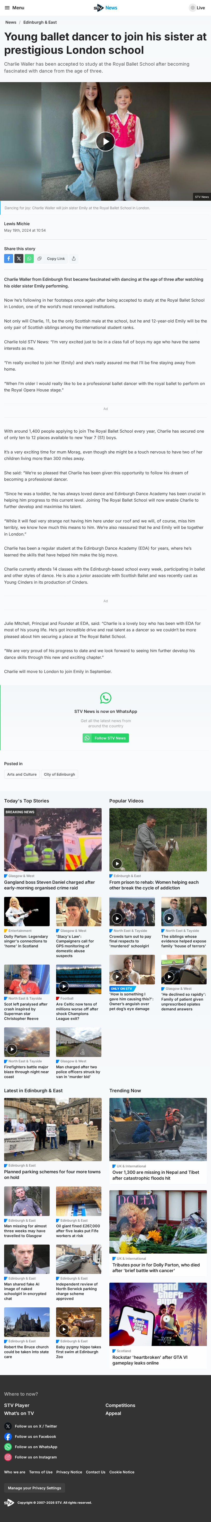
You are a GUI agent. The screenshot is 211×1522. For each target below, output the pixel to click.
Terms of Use (40, 1472)
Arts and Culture (22, 774)
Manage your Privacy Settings (34, 1488)
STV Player (16, 1405)
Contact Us (96, 1472)
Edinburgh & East (40, 22)
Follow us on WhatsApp (36, 1447)
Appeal (113, 1413)
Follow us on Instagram (36, 1457)
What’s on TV (19, 1413)
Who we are (14, 1472)
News (10, 22)
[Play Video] (106, 142)
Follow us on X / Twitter (36, 1426)
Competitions (120, 1405)
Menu (18, 7)
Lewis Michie (17, 223)
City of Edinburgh (59, 774)
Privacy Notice (69, 1472)
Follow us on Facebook (35, 1436)
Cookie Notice (121, 1472)
